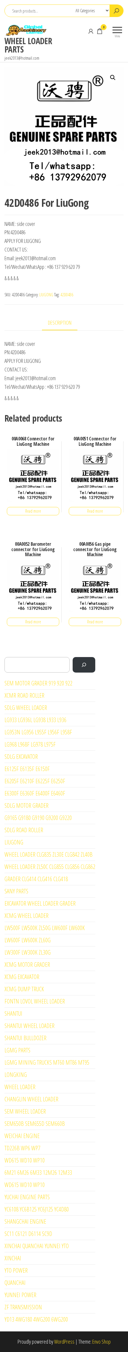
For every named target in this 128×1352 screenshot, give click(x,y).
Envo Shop (101, 1341)
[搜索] (84, 665)
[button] (112, 77)
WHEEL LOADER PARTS (28, 45)
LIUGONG (46, 294)
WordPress (64, 1341)
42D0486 (66, 294)
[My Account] (90, 31)
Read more (33, 511)
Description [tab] (59, 322)
